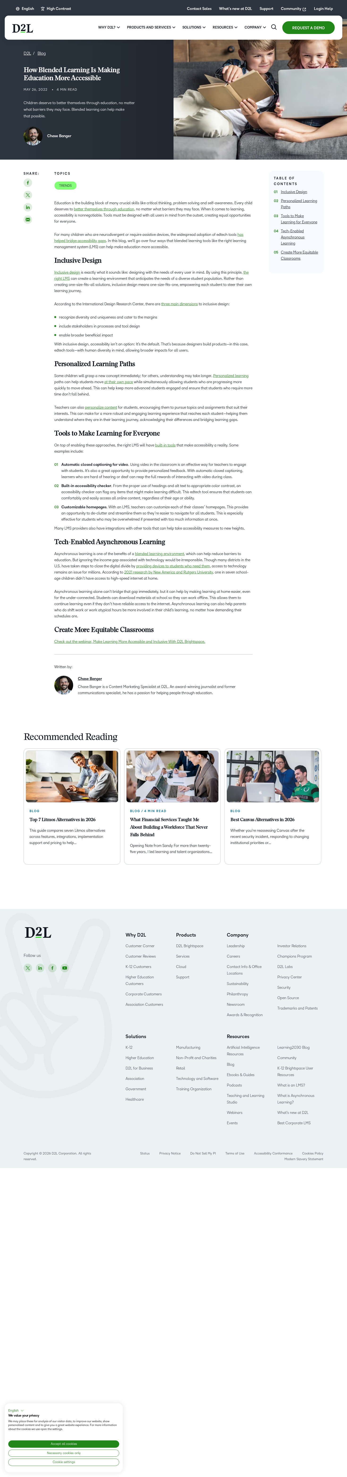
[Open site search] (274, 27)
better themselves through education (104, 209)
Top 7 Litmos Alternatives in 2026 (63, 820)
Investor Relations (291, 946)
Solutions (136, 1036)
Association (135, 1079)
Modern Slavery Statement (303, 1159)
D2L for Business (139, 1068)
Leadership (236, 946)
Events (232, 1123)
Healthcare (135, 1099)
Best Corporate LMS (294, 1123)
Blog (230, 1064)
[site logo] (22, 28)
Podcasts (234, 1085)
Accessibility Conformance (273, 1153)
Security (284, 987)
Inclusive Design (294, 192)
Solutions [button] (191, 27)
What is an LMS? (291, 1085)
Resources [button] (223, 27)
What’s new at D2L (235, 9)
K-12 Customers (138, 967)
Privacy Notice (170, 1153)
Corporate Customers (144, 994)
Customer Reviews (141, 956)
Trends (65, 185)
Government (136, 1089)
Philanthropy (237, 994)
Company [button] (253, 27)
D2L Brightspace (189, 946)
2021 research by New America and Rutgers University (168, 572)
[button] (16, 1410)
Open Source (288, 998)
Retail (180, 1068)
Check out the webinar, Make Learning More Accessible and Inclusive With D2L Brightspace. (129, 642)
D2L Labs (285, 967)
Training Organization (194, 1089)
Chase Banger (59, 136)
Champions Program (294, 956)
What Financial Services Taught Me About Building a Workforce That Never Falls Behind (168, 827)
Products (186, 935)
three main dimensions (179, 304)
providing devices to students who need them (173, 566)
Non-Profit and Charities (196, 1058)
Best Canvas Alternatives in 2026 (262, 820)
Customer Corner (140, 946)
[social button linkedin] (28, 207)
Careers (233, 956)
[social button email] (28, 219)
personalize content (101, 407)
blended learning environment (159, 554)
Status (145, 1153)
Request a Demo (308, 28)
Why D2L (136, 935)
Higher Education (140, 1058)
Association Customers (144, 1004)
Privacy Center (289, 977)
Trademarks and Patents (297, 1008)
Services (183, 956)
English (28, 9)
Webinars (234, 1113)
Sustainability (238, 984)
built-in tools (165, 445)
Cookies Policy (312, 1153)
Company (238, 935)
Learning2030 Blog (293, 1047)
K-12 (129, 1047)
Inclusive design (67, 272)
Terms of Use (234, 1153)
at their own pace (118, 382)
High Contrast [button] (59, 9)
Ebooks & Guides (240, 1075)
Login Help (323, 9)
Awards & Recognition (245, 1015)
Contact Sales (199, 9)
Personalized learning (231, 376)
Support (266, 9)
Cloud (181, 967)
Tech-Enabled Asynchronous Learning (293, 237)
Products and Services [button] (149, 27)
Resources (238, 1036)
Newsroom (236, 1004)
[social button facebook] (28, 182)
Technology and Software (197, 1079)
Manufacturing (188, 1047)
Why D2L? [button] (106, 27)
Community (291, 9)
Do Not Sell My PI (203, 1153)
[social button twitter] (28, 195)
